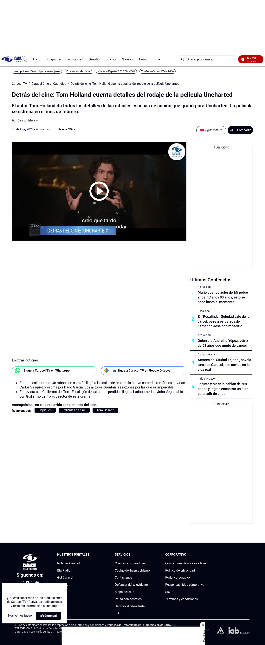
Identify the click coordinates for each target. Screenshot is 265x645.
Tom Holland (105, 410)
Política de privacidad (180, 570)
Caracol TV (19, 84)
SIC (167, 592)
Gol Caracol (65, 578)
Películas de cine (74, 410)
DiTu (60, 592)
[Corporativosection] (206, 555)
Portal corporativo (177, 578)
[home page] (14, 59)
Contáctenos (123, 578)
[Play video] (99, 191)
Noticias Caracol (68, 563)
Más (158, 59)
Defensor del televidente (131, 585)
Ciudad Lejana (206, 354)
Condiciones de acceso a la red (186, 563)
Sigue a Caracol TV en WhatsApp (47, 370)
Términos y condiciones (181, 599)
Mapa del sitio (124, 592)
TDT (118, 613)
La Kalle (62, 585)
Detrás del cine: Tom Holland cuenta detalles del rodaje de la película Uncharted (125, 84)
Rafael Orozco (206, 378)
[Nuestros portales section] (90, 555)
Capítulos (59, 84)
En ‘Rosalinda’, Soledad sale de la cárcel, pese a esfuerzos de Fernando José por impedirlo (223, 321)
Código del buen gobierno (132, 570)
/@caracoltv (213, 130)
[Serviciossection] (148, 555)
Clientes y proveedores (130, 563)
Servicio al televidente (130, 606)
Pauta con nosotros (128, 599)
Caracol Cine (40, 84)
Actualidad (204, 286)
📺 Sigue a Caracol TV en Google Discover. (142, 370)
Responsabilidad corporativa (184, 585)
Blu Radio (63, 570)
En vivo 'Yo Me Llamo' (79, 71)
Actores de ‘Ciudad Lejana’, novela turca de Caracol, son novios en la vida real (224, 365)
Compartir (244, 130)
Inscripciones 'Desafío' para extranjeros (37, 71)
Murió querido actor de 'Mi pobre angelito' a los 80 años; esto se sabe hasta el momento (223, 297)
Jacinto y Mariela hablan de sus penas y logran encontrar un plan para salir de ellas (223, 389)
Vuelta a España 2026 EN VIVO (116, 71)
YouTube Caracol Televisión (157, 71)
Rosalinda (204, 310)
